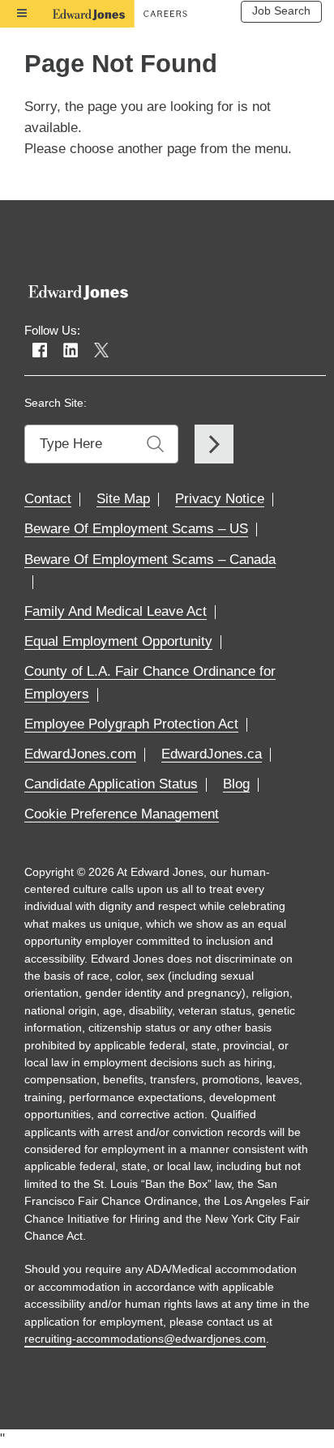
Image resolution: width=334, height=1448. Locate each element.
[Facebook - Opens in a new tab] (39, 351)
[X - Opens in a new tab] (101, 351)
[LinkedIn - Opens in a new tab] (70, 351)
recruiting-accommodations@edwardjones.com (145, 1338)
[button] (125, 814)
